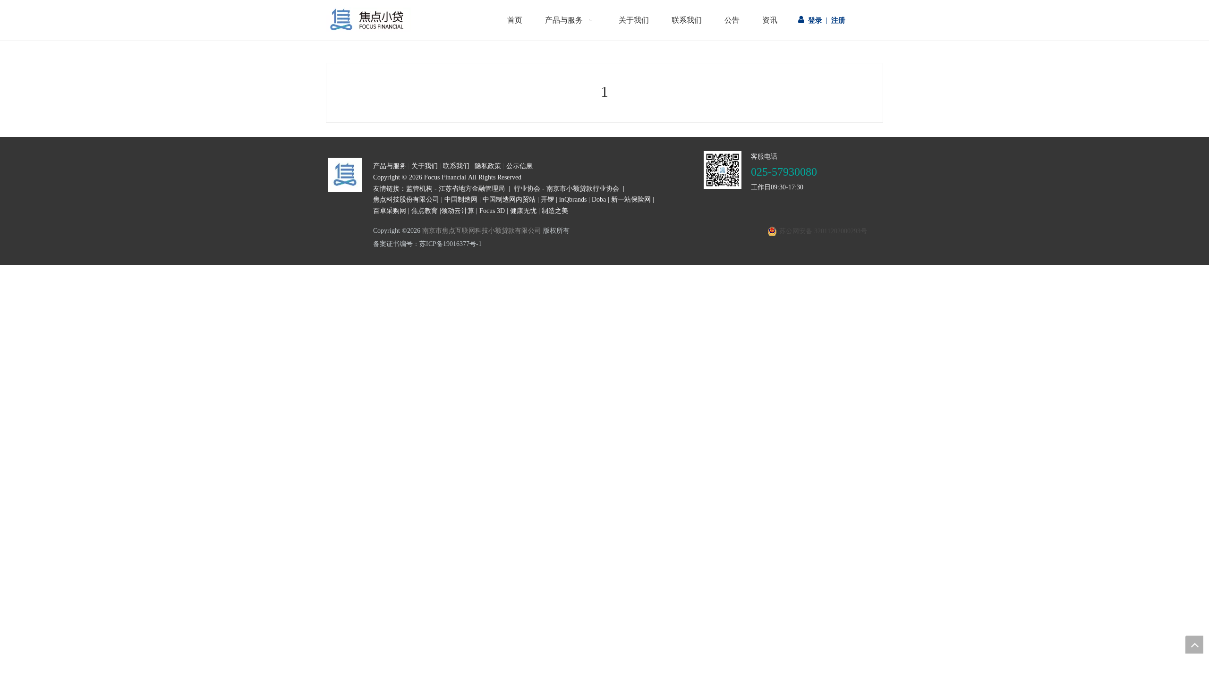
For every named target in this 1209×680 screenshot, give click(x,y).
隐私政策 (488, 166)
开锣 (547, 199)
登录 (815, 20)
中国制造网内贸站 (509, 199)
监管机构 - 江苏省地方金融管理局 (455, 188)
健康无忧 (523, 210)
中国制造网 (460, 199)
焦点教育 (424, 210)
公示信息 (519, 166)
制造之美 (555, 210)
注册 (838, 20)
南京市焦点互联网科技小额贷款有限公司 (481, 230)
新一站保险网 (631, 199)
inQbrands (573, 199)
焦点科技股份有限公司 (406, 199)
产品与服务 (389, 166)
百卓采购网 (389, 210)
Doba (599, 199)
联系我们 (456, 166)
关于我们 (424, 166)
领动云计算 (457, 210)
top (1194, 645)
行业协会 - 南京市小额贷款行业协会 (566, 188)
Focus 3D (492, 210)
